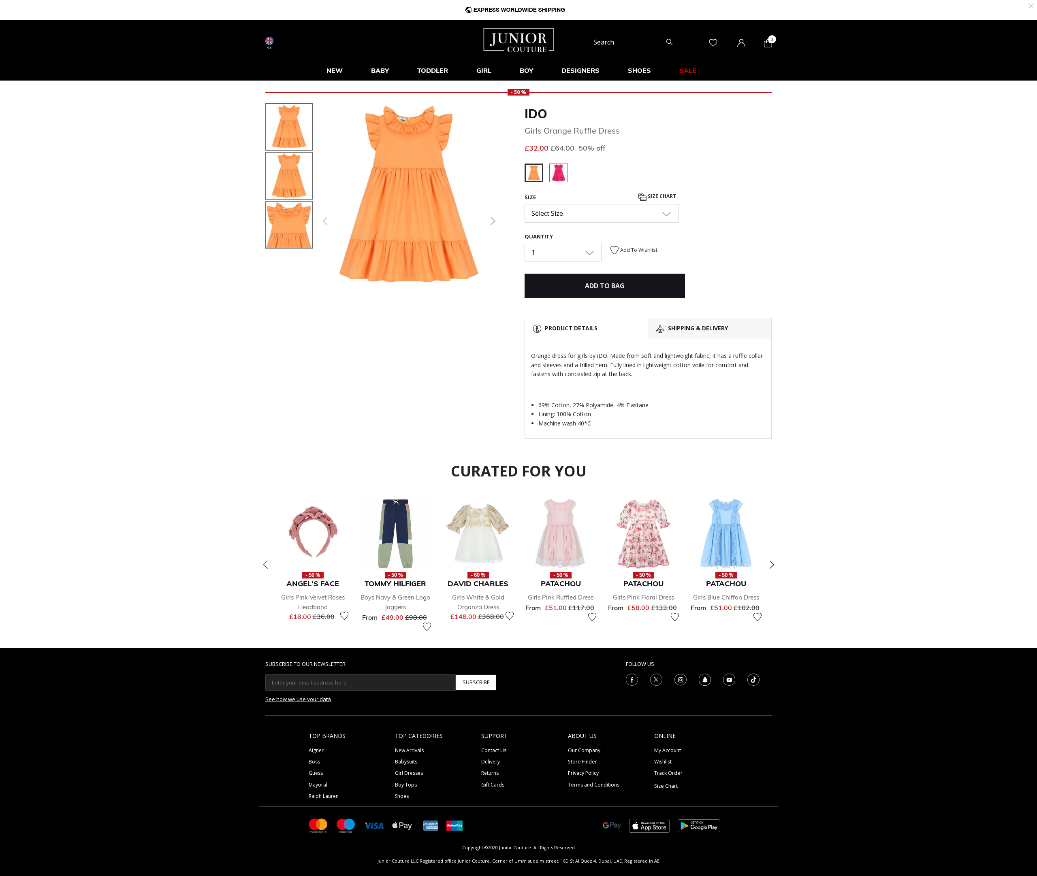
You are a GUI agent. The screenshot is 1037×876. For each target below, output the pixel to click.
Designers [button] (580, 70)
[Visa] (374, 825)
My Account (667, 750)
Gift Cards (492, 784)
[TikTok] (753, 678)
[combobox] (633, 42)
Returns (490, 773)
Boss (314, 761)
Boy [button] (526, 70)
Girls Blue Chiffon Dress (726, 597)
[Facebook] (632, 678)
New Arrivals (409, 750)
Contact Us (493, 750)
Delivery (490, 761)
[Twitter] (656, 678)
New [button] (334, 70)
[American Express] (431, 825)
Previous (265, 565)
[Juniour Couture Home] (519, 39)
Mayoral (318, 784)
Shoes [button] (639, 70)
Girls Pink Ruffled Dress (560, 597)
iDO (536, 113)
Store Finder (582, 761)
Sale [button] (687, 70)
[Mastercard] (318, 825)
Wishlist (663, 761)
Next (772, 565)
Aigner (316, 750)
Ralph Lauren (324, 796)
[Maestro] (346, 825)
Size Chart (661, 196)
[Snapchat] (705, 678)
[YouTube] (729, 678)
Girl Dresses (409, 773)
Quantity (539, 236)
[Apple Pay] (402, 825)
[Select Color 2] (558, 174)
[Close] (1031, 5)
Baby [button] (380, 70)
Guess (316, 773)
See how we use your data (298, 699)
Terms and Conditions (593, 784)
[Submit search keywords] (669, 42)
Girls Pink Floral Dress (643, 597)
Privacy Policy (583, 773)
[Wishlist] (344, 616)
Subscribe (476, 682)
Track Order (668, 773)
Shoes (402, 796)
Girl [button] (483, 70)
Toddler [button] (432, 70)
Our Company (584, 750)
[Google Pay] (612, 825)
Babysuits (406, 761)
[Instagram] (680, 678)
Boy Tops (406, 784)
